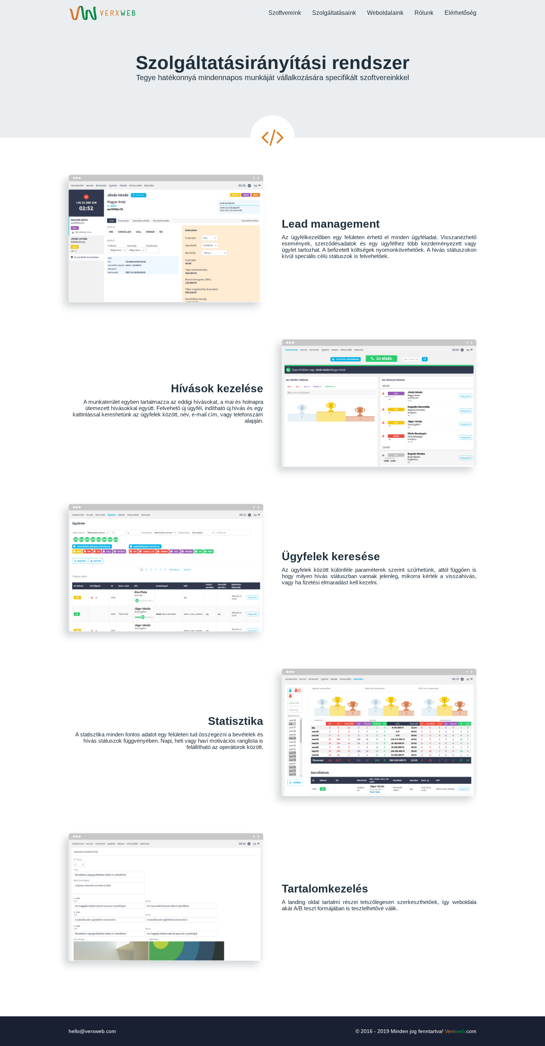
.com (460, 1031)
